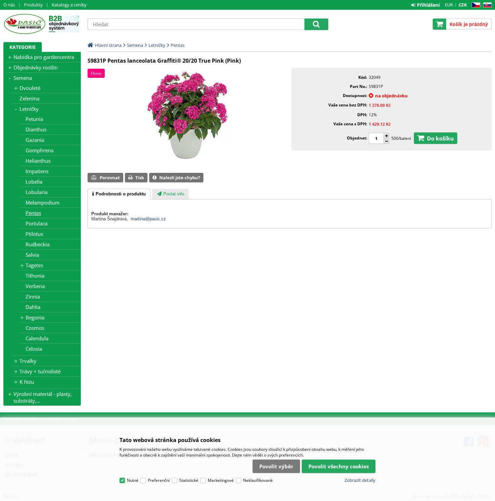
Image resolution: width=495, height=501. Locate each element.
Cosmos (35, 327)
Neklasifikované (258, 480)
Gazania (35, 139)
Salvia (32, 254)
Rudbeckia (38, 244)
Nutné (132, 480)
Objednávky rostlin (35, 67)
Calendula (37, 338)
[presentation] (119, 194)
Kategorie (22, 47)
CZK (463, 5)
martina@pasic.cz (148, 218)
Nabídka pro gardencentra (43, 57)
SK (486, 5)
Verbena (35, 286)
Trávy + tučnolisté (40, 371)
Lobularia (36, 192)
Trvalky (28, 360)
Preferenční (159, 480)
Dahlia (33, 307)
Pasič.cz (24, 24)
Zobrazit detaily (359, 480)
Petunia (34, 119)
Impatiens (37, 171)
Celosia (34, 348)
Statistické (188, 480)
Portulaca (36, 223)
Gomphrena (40, 150)
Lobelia (34, 181)
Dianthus (36, 129)
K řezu (27, 381)
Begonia (35, 317)
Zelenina (29, 98)
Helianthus (38, 160)
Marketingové (221, 480)
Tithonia (35, 275)
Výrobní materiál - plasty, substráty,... (42, 397)
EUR (449, 5)
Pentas (33, 213)
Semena (22, 77)
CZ (474, 5)
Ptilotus (34, 233)
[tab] (119, 194)
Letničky (29, 108)
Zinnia (33, 296)
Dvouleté (30, 88)
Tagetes (34, 265)
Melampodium (43, 202)
